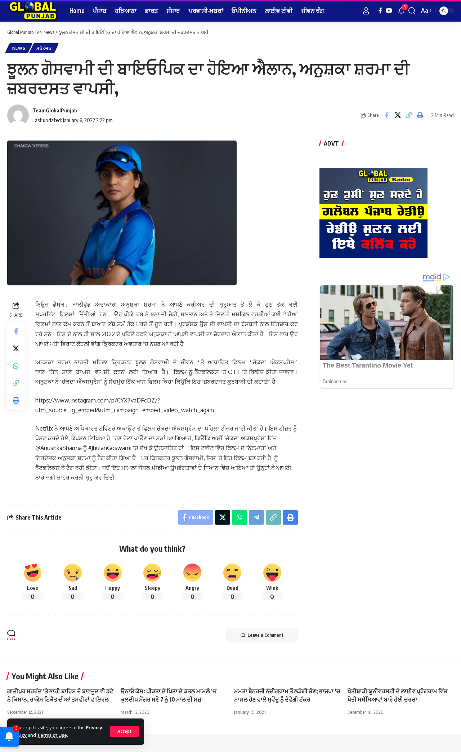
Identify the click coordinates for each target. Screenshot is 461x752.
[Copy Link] (409, 115)
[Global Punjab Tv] (32, 11)
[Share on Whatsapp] (15, 365)
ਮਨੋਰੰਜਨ (44, 48)
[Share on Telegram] (256, 517)
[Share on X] (398, 115)
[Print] (420, 115)
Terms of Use (52, 735)
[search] (412, 11)
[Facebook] (380, 10)
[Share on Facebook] (386, 115)
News (19, 48)
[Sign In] (366, 10)
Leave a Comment (265, 635)
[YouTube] (389, 10)
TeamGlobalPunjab (54, 110)
